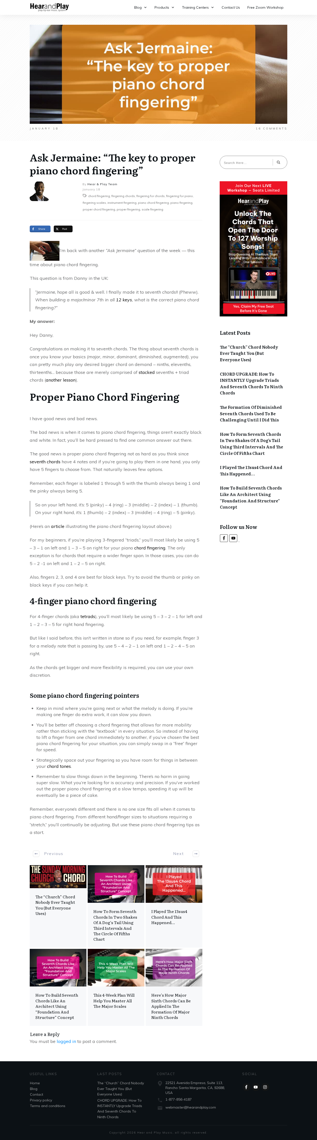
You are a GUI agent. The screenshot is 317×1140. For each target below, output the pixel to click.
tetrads (87, 616)
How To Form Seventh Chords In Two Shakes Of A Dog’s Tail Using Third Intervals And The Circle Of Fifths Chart (116, 906)
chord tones (59, 766)
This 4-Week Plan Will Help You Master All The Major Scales (116, 987)
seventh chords (45, 462)
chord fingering (149, 548)
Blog (33, 1089)
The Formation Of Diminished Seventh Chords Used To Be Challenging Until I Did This (251, 413)
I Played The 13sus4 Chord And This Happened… (174, 906)
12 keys (124, 300)
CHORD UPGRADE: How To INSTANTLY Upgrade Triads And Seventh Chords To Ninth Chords (251, 383)
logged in (66, 1041)
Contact (36, 1094)
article (57, 526)
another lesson (61, 380)
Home (35, 1083)
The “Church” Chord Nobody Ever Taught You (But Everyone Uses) (58, 906)
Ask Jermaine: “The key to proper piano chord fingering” (112, 163)
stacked (147, 372)
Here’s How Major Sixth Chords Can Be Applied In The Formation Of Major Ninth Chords (174, 987)
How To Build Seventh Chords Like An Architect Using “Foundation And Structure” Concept (58, 987)
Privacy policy (41, 1100)
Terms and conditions (47, 1106)
